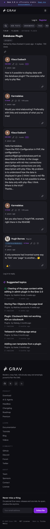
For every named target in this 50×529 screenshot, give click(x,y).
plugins (8, 40)
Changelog (7, 408)
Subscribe (40, 510)
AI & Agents (8, 399)
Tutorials (6, 431)
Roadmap (7, 412)
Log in (34, 20)
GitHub (6, 451)
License (6, 486)
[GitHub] (5, 384)
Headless (7, 404)
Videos (5, 440)
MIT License (24, 521)
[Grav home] (9, 10)
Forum (5, 31)
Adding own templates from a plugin (22, 344)
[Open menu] (45, 10)
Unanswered (29, 26)
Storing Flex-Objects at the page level (23, 304)
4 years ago (10, 68)
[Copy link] (5, 52)
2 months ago (24, 326)
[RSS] (21, 384)
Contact (6, 482)
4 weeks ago (24, 311)
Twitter (5, 463)
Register (43, 20)
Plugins (15, 31)
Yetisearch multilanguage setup (20, 331)
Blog (4, 435)
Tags (40, 26)
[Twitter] (10, 384)
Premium (6, 416)
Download (7, 395)
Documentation (9, 427)
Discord (6, 455)
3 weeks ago (24, 299)
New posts (15, 26)
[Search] (5, 26)
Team (5, 474)
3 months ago (24, 338)
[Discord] (16, 384)
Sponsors (7, 478)
